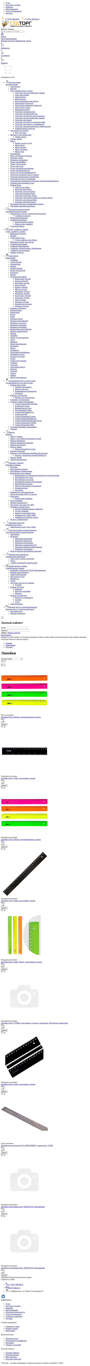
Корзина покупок (8, 41)
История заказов (12, 1355)
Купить (4, 724)
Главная (9, 643)
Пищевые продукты (14, 525)
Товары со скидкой (13, 1345)
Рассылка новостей (13, 1359)
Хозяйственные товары (15, 568)
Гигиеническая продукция (16, 212)
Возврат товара (12, 1329)
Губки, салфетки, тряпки (15, 232)
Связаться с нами (12, 1326)
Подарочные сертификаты (16, 1341)
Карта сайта (10, 1331)
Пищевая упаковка (13, 465)
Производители (12, 1339)
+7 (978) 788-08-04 (31, 19)
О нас (8, 3)
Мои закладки (11, 1357)
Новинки (9, 7)
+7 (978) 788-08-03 (12, 19)
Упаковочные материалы (16, 557)
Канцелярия (10, 258)
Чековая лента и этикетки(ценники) (20, 609)
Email (3, 628)
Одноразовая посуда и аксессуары (19, 383)
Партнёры (10, 1343)
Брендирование (12, 9)
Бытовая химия (12, 84)
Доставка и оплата (13, 5)
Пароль (4, 630)
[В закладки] (2, 666)
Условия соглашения (14, 1316)
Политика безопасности (15, 1312)
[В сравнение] (5, 666)
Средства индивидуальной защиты (20, 532)
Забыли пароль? (14, 633)
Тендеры (9, 13)
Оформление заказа (23, 41)
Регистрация (6, 39)
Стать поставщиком (13, 11)
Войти (14, 39)
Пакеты (9, 434)
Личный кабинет (12, 1353)
